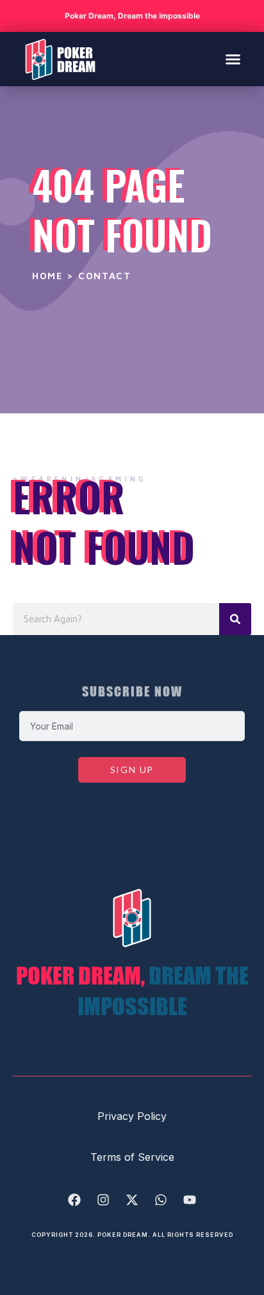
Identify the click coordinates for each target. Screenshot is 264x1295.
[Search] (235, 619)
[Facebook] (74, 1200)
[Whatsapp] (161, 1200)
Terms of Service (132, 1157)
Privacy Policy (132, 1116)
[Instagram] (103, 1200)
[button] (233, 59)
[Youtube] (189, 1200)
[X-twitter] (132, 1200)
